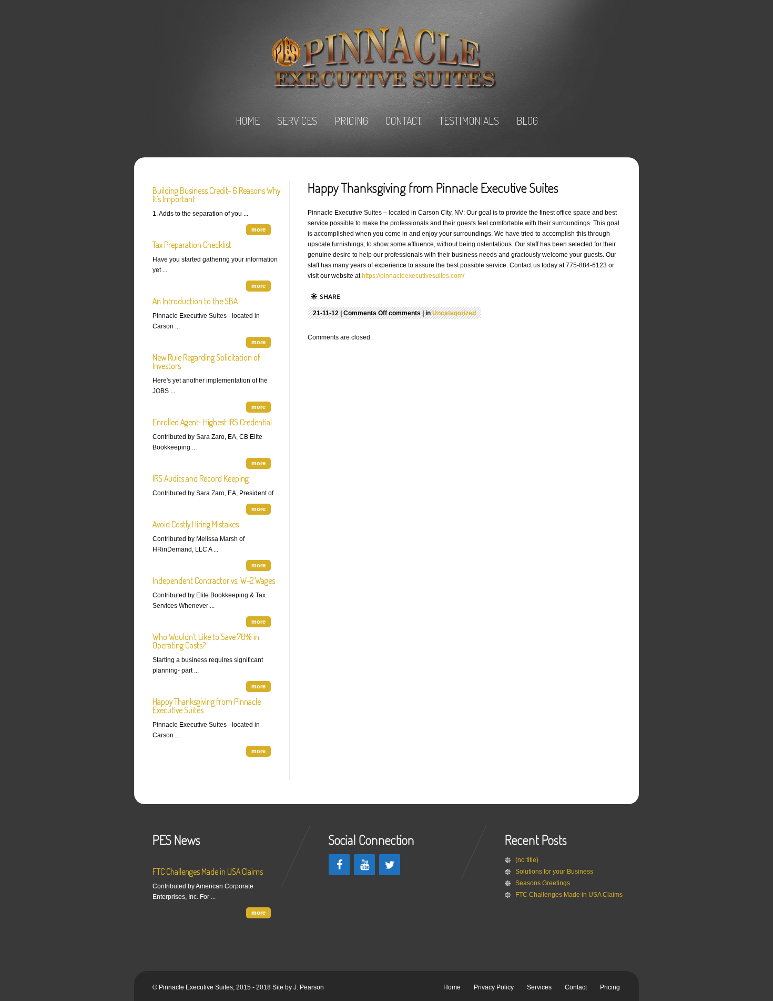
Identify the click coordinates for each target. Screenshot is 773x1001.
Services (539, 987)
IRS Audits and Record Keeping (200, 478)
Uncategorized (454, 313)
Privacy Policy (494, 987)
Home (452, 987)
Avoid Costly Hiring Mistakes (195, 524)
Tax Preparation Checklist (191, 244)
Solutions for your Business (554, 871)
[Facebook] (339, 864)
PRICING (351, 120)
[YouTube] (364, 864)
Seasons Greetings (542, 883)
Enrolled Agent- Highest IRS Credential (212, 422)
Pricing (610, 987)
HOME (248, 120)
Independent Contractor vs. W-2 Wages (213, 580)
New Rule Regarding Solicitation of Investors (206, 361)
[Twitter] (389, 864)
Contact (576, 987)
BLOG (527, 120)
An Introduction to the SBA (195, 301)
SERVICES (297, 120)
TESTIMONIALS (469, 120)
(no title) (526, 860)
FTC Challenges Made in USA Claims (207, 871)
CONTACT (403, 120)
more (258, 229)
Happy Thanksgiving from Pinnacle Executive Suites (206, 705)
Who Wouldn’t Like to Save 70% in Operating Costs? (205, 641)
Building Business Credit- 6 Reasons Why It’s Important (216, 194)
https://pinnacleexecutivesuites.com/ (413, 275)
